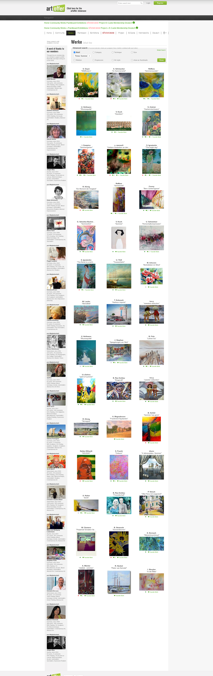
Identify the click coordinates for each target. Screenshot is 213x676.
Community (55, 23)
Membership (119, 23)
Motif (78, 52)
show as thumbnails (140, 60)
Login (148, 3)
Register (160, 3)
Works (63, 23)
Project (102, 23)
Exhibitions (81, 23)
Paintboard (71, 23)
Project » (104, 28)
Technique (118, 52)
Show (161, 60)
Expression (99, 60)
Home (46, 23)
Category (98, 52)
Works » (64, 28)
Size (135, 52)
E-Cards (109, 23)
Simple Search (161, 50)
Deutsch (128, 23)
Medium (79, 60)
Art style (117, 60)
